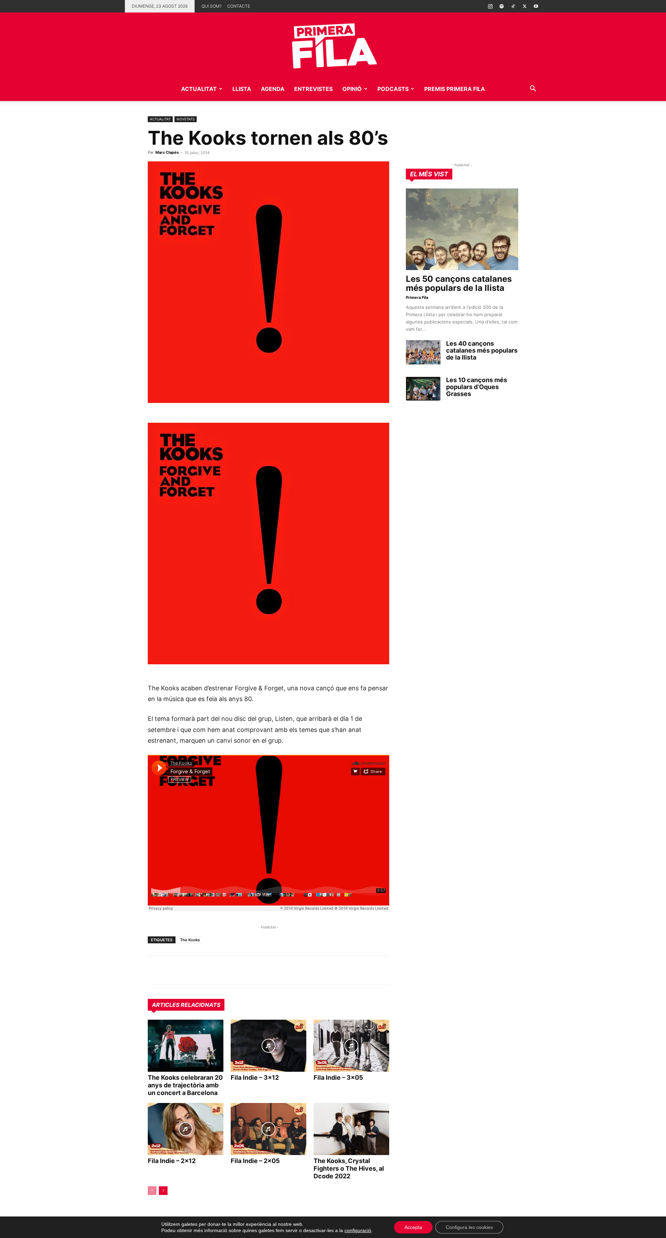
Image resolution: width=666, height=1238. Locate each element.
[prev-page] (152, 1190)
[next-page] (163, 1190)
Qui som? (212, 6)
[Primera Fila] (333, 44)
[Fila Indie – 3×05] (351, 1046)
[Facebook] (203, 970)
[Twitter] (524, 6)
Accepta (413, 1227)
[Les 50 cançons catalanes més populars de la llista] (462, 229)
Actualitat (199, 88)
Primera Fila (417, 297)
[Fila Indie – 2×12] (185, 1129)
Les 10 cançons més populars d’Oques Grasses (476, 386)
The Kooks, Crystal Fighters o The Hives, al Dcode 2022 (349, 1168)
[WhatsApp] (155, 970)
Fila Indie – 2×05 (255, 1160)
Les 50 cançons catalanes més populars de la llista (459, 283)
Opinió (352, 88)
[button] (532, 89)
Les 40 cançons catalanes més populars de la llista (482, 350)
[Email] (218, 970)
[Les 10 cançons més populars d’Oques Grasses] (423, 389)
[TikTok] (513, 6)
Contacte (238, 6)
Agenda (272, 88)
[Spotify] (501, 6)
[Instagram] (490, 6)
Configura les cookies (469, 1227)
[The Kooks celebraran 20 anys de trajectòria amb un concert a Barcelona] (185, 1046)
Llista (241, 88)
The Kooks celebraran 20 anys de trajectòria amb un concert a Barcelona (185, 1085)
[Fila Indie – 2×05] (268, 1129)
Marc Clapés (167, 152)
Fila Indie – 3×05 (338, 1077)
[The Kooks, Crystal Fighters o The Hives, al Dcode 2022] (351, 1129)
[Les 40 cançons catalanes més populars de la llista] (423, 352)
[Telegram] (171, 970)
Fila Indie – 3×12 (255, 1077)
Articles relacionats (186, 1004)
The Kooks (190, 939)
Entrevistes (313, 88)
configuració (357, 1230)
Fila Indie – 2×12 (172, 1160)
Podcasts (393, 88)
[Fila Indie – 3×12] (268, 1046)
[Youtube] (536, 6)
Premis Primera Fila (454, 88)
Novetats (186, 119)
